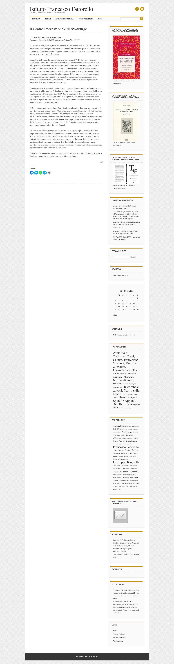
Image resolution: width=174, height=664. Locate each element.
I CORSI (48, 19)
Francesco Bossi (129, 444)
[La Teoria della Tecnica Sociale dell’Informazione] (126, 121)
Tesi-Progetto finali (126, 406)
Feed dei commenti (119, 637)
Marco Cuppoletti (130, 471)
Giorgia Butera (131, 450)
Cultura (117, 360)
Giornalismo (121, 370)
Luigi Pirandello (117, 471)
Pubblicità (125, 384)
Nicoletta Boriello (128, 477)
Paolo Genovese (134, 480)
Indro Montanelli (134, 465)
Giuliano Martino (123, 456)
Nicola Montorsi (117, 477)
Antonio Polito (135, 426)
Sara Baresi (121, 486)
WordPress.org (118, 641)
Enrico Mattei (120, 435)
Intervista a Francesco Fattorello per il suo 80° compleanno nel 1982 (125, 232)
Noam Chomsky (124, 480)
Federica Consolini (126, 438)
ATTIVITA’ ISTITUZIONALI (65, 19)
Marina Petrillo (117, 474)
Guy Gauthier (124, 465)
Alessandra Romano (121, 425)
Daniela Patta (116, 432)
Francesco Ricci (118, 450)
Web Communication (125, 408)
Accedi (115, 630)
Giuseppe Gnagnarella (120, 459)
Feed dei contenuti (119, 634)
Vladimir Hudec (117, 489)
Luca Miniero (133, 468)
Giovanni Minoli (126, 453)
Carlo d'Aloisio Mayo (120, 429)
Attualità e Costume (120, 354)
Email (142, 9)
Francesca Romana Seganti (127, 441)
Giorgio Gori (116, 453)
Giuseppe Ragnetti (126, 462)
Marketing (129, 376)
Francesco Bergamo (118, 444)
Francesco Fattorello (126, 447)
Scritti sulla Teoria (126, 392)
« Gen (115, 315)
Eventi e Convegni (125, 365)
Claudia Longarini (133, 429)
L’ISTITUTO (36, 19)
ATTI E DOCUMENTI (86, 19)
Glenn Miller (116, 465)
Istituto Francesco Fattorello (61, 8)
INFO (100, 19)
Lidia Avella (125, 468)
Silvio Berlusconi (131, 486)
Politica (117, 383)
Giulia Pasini (132, 456)
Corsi (130, 356)
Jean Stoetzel (116, 468)
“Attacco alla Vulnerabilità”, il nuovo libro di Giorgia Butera (125, 207)
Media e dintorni (123, 380)
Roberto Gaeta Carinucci (128, 483)
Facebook (137, 9)
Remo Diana (116, 483)
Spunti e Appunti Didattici (124, 402)
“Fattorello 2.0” (118, 228)
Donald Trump (126, 432)
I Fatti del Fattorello (125, 371)
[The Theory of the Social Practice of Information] (126, 57)
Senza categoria (128, 397)
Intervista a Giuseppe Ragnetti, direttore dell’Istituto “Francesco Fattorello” (126, 223)
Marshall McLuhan (129, 474)
